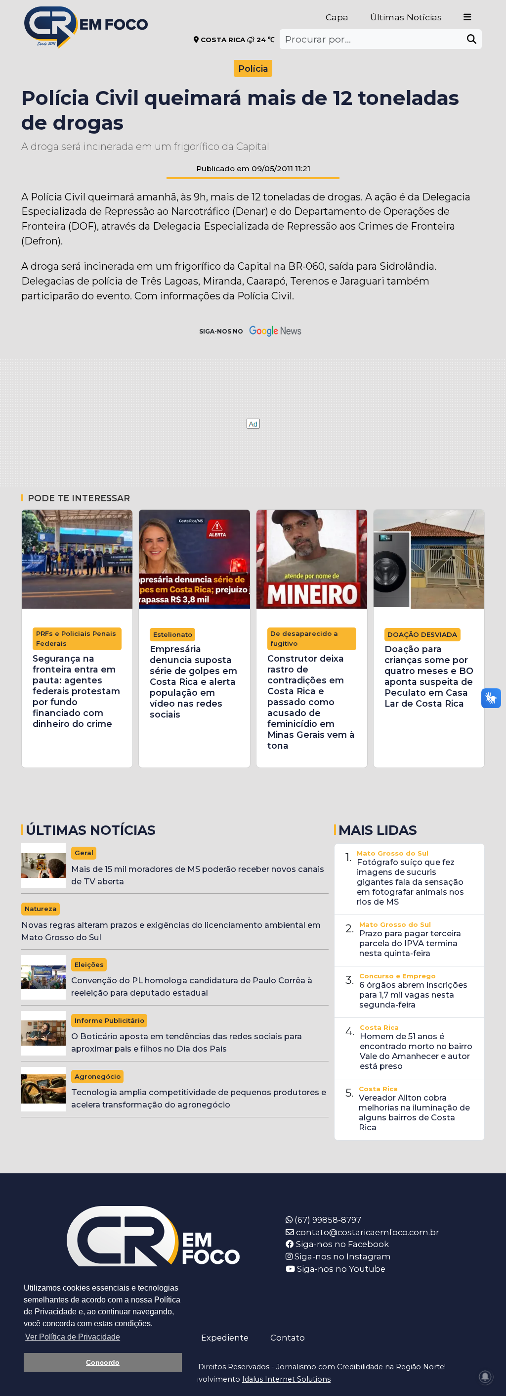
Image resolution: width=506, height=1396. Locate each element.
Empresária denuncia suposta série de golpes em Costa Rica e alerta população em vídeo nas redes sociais (193, 682)
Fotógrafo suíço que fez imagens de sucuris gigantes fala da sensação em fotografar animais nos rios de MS (410, 882)
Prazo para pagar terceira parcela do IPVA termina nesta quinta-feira (410, 943)
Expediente (225, 1338)
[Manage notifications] (485, 1377)
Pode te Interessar (79, 498)
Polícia (253, 68)
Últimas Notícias (406, 17)
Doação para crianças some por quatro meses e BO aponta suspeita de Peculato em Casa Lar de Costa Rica (428, 676)
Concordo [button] (103, 1362)
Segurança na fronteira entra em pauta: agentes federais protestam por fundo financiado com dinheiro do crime (76, 691)
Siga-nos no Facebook (341, 1244)
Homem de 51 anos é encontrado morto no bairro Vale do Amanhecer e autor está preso (416, 1051)
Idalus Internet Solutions (286, 1379)
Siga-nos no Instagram (342, 1256)
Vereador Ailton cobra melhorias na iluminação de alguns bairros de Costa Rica (414, 1112)
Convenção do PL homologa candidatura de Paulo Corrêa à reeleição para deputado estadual (191, 986)
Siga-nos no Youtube (340, 1269)
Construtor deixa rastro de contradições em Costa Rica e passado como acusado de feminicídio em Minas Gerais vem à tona (311, 702)
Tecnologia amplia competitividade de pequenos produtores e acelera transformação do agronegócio (198, 1098)
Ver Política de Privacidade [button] (72, 1337)
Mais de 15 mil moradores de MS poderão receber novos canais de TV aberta (197, 875)
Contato (287, 1338)
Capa (337, 17)
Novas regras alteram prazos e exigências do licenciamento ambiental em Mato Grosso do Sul (171, 931)
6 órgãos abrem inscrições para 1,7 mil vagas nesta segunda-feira (413, 995)
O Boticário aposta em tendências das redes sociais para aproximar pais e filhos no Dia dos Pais (186, 1042)
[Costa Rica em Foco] (86, 14)
